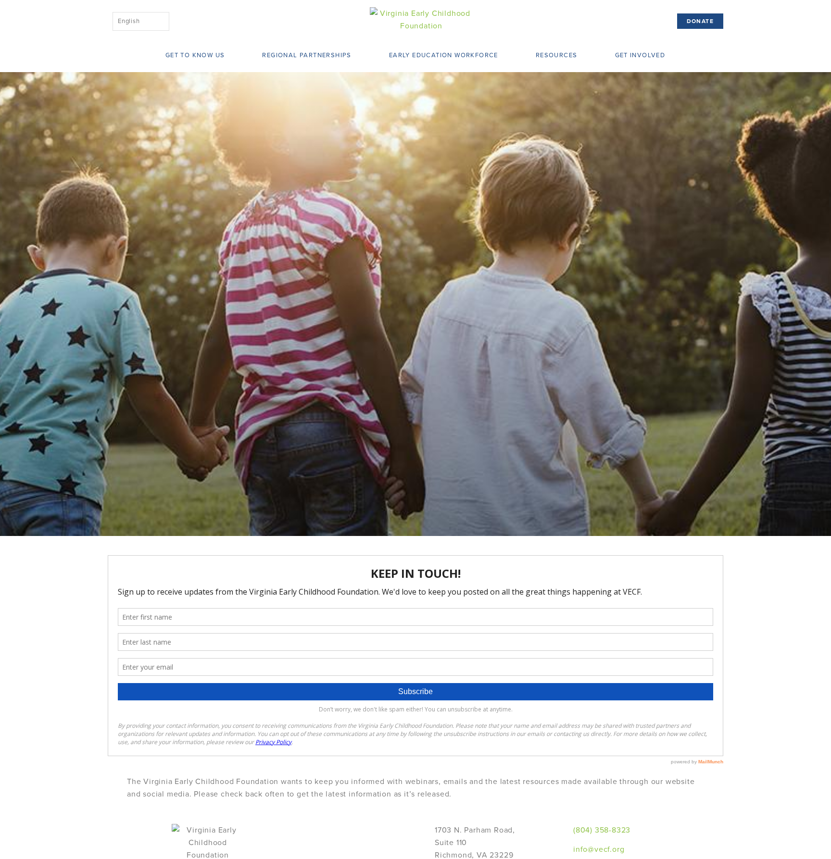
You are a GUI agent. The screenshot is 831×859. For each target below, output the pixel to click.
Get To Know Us (195, 55)
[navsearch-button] (192, 19)
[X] (766, 842)
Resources (557, 55)
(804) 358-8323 (601, 830)
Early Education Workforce (443, 55)
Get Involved (640, 55)
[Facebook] (766, 830)
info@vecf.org (598, 849)
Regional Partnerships (306, 55)
